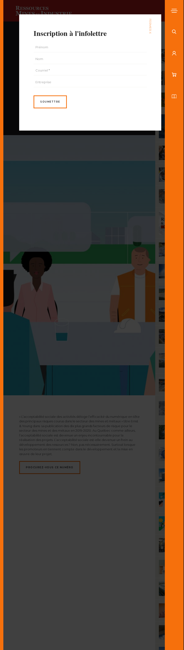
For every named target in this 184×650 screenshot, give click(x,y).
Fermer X (150, 26)
